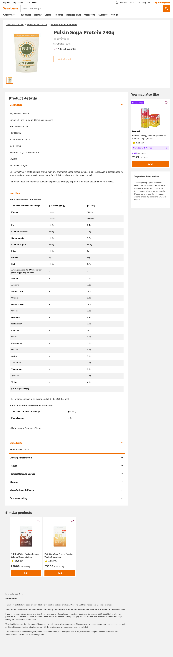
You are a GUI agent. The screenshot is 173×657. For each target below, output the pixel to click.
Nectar (37, 14)
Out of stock (64, 59)
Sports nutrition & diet (37, 24)
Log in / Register (162, 2)
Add (26, 573)
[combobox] (92, 8)
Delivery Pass (73, 15)
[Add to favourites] (38, 521)
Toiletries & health (15, 24)
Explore (6, 3)
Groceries (8, 14)
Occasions (89, 14)
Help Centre (18, 3)
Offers (48, 14)
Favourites (25, 14)
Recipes (59, 14)
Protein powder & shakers (64, 24)
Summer (103, 14)
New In (114, 14)
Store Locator (31, 3)
